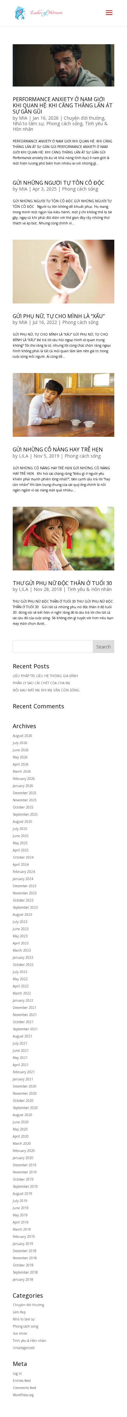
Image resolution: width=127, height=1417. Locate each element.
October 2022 (23, 964)
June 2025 (21, 836)
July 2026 (20, 743)
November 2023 (25, 893)
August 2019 (22, 1193)
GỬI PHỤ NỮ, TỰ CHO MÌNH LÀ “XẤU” (59, 316)
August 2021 (22, 1036)
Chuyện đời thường (84, 118)
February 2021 (24, 1072)
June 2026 (21, 750)
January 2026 (23, 785)
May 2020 (20, 1129)
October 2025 (23, 807)
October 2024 (23, 857)
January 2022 (23, 1000)
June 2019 (21, 1208)
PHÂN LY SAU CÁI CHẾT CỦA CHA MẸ (41, 683)
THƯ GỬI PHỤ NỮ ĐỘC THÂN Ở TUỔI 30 (62, 583)
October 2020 (23, 1100)
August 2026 (22, 735)
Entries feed (22, 1380)
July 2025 (20, 828)
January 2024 (23, 878)
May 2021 (20, 1057)
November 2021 (25, 1014)
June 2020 (21, 1122)
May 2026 (20, 757)
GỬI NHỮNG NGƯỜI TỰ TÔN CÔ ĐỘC (59, 182)
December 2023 (24, 886)
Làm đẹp (19, 1312)
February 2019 (24, 1236)
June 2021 (21, 1050)
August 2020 (22, 1115)
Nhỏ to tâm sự (28, 123)
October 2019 (23, 1179)
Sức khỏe (20, 1333)
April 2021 (21, 1065)
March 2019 (22, 1229)
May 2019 (20, 1215)
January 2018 (23, 1279)
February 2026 (24, 778)
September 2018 (25, 1272)
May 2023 (20, 936)
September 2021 (25, 1029)
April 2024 (21, 864)
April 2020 (21, 1136)
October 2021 (23, 1022)
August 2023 (22, 914)
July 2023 (20, 921)
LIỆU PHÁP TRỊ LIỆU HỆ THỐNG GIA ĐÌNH (45, 676)
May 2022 (20, 979)
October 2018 (23, 1265)
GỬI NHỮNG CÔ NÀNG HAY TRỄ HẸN (58, 449)
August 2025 (22, 821)
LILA (23, 456)
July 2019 (20, 1200)
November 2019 (25, 1172)
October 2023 (23, 900)
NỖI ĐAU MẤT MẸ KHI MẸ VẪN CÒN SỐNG (46, 690)
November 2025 (25, 800)
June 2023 (21, 929)
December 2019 (24, 1165)
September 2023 (25, 907)
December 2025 (24, 793)
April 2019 (21, 1222)
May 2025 (20, 843)
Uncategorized (24, 1347)
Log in (17, 1373)
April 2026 (21, 764)
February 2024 (24, 871)
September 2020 (25, 1107)
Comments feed (24, 1387)
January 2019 (23, 1243)
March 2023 (22, 950)
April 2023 (21, 943)
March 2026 (22, 771)
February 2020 (24, 1150)
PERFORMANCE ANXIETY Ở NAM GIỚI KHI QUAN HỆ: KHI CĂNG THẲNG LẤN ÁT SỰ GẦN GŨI (63, 105)
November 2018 (25, 1258)
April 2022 (21, 986)
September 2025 (25, 814)
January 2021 (23, 1079)
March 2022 (22, 993)
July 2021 (20, 1043)
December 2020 (24, 1086)
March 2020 (22, 1143)
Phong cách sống (64, 123)
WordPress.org (23, 1395)
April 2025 (21, 850)
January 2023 (23, 957)
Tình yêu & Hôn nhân (89, 589)
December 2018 (24, 1251)
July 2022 (20, 971)
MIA (23, 118)
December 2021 (24, 1007)
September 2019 (25, 1186)
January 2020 (23, 1158)
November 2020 (25, 1093)
